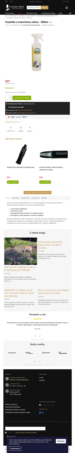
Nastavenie (15, 449)
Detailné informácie (12, 122)
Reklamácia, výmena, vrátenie (15, 410)
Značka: (48, 25)
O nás (41, 378)
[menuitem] (9, 13)
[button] (32, 339)
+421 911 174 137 (15, 384)
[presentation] (35, 336)
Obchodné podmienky (12, 407)
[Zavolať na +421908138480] (8, 1)
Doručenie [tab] (15, 198)
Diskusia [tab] (44, 198)
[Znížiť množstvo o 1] (12, 99)
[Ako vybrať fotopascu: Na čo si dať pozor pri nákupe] (20, 251)
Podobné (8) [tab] (24, 198)
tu (18, 444)
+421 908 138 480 (26, 110)
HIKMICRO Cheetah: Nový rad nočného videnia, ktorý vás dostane (19, 293)
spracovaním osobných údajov (26, 432)
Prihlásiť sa (11, 436)
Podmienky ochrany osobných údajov (17, 412)
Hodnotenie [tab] (35, 198)
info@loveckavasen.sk (28, 113)
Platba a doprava (36, 1)
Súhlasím (61, 441)
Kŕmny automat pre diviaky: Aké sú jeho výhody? (53, 292)
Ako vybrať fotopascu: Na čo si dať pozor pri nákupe (20, 269)
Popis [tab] (8, 198)
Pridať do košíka (23, 98)
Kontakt (42, 380)
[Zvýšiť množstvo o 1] (12, 97)
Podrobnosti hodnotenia (31, 25)
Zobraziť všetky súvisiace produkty (37, 192)
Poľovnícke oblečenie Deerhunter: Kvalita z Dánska (50, 245)
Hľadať (44, 7)
